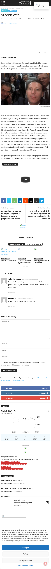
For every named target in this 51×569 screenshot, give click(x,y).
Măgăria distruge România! (12, 480)
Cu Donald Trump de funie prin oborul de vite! (24, 262)
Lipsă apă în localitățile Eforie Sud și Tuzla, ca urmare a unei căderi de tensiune (39, 215)
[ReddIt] (25, 200)
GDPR (31, 566)
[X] (9, 200)
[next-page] (27, 267)
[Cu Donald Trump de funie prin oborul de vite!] (25, 253)
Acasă (3, 8)
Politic (4, 10)
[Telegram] (41, 200)
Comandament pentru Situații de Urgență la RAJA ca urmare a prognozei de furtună (11, 215)
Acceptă (25, 548)
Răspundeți (11, 292)
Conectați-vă (43, 393)
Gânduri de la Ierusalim (8, 260)
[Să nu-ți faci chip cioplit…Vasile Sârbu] (42, 253)
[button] (47, 503)
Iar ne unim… (6, 496)
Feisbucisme (10, 8)
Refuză (25, 554)
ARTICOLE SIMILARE (16, 244)
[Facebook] (3, 200)
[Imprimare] (36, 200)
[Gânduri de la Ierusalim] (9, 253)
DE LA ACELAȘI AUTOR (34, 244)
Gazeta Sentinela (12, 19)
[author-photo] (25, 229)
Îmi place (45, 388)
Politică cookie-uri (22, 566)
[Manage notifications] (45, 564)
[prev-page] (24, 267)
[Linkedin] (20, 200)
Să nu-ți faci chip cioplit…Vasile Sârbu (42, 261)
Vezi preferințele (25, 561)
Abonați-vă (44, 398)
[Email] (30, 200)
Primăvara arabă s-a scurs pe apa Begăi (17, 488)
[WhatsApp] (14, 200)
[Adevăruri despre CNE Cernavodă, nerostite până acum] (25, 180)
